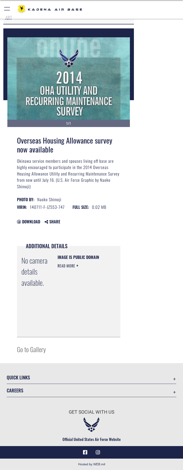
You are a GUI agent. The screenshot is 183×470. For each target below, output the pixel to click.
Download (30, 221)
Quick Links (18, 377)
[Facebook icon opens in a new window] (85, 452)
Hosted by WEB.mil (91, 464)
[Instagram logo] (97, 452)
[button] (7, 9)
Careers (15, 390)
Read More (67, 266)
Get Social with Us (91, 412)
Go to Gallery (31, 349)
